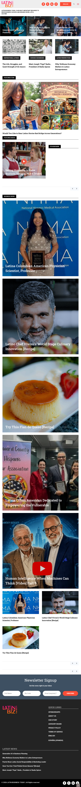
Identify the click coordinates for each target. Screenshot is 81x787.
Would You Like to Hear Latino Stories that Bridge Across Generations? (32, 133)
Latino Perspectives (63, 58)
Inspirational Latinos (11, 58)
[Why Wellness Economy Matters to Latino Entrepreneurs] (40, 26)
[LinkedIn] (52, 4)
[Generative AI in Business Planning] (13, 26)
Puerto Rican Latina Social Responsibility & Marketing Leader (24, 762)
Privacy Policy (54, 728)
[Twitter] (47, 4)
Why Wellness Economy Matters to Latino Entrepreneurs (65, 67)
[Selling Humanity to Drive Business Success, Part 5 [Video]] (24, 161)
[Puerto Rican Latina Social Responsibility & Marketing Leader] (67, 26)
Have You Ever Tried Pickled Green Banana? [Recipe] (21, 766)
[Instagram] (56, 4)
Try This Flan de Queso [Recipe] (15, 653)
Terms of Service (55, 732)
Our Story (52, 720)
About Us (52, 716)
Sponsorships (54, 712)
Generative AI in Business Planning (14, 754)
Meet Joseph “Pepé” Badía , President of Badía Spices (21, 770)
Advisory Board (55, 724)
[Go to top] (78, 785)
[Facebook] (43, 4)
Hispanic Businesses (37, 58)
